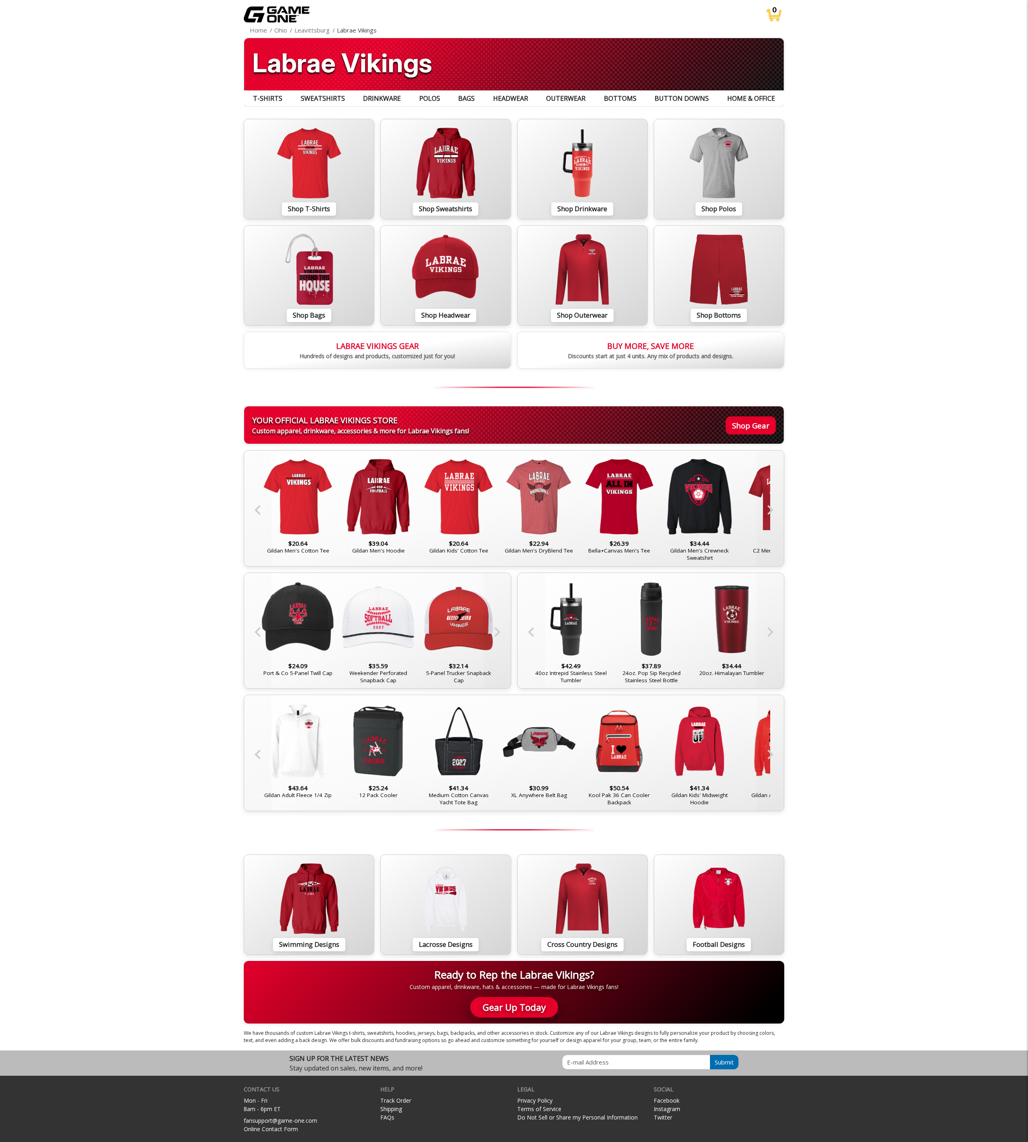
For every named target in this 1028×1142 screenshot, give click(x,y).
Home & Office (751, 98)
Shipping (391, 1109)
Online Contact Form (271, 1129)
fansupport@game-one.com (280, 1120)
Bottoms (620, 98)
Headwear (510, 98)
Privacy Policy (535, 1100)
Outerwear (565, 98)
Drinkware (382, 98)
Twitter (663, 1117)
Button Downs (682, 98)
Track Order (395, 1100)
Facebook (666, 1100)
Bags (466, 98)
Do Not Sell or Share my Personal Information (577, 1117)
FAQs (387, 1117)
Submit (724, 1062)
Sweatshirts (323, 98)
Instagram (667, 1109)
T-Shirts (267, 98)
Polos (429, 98)
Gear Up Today (514, 1007)
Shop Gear (750, 425)
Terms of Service (539, 1109)
